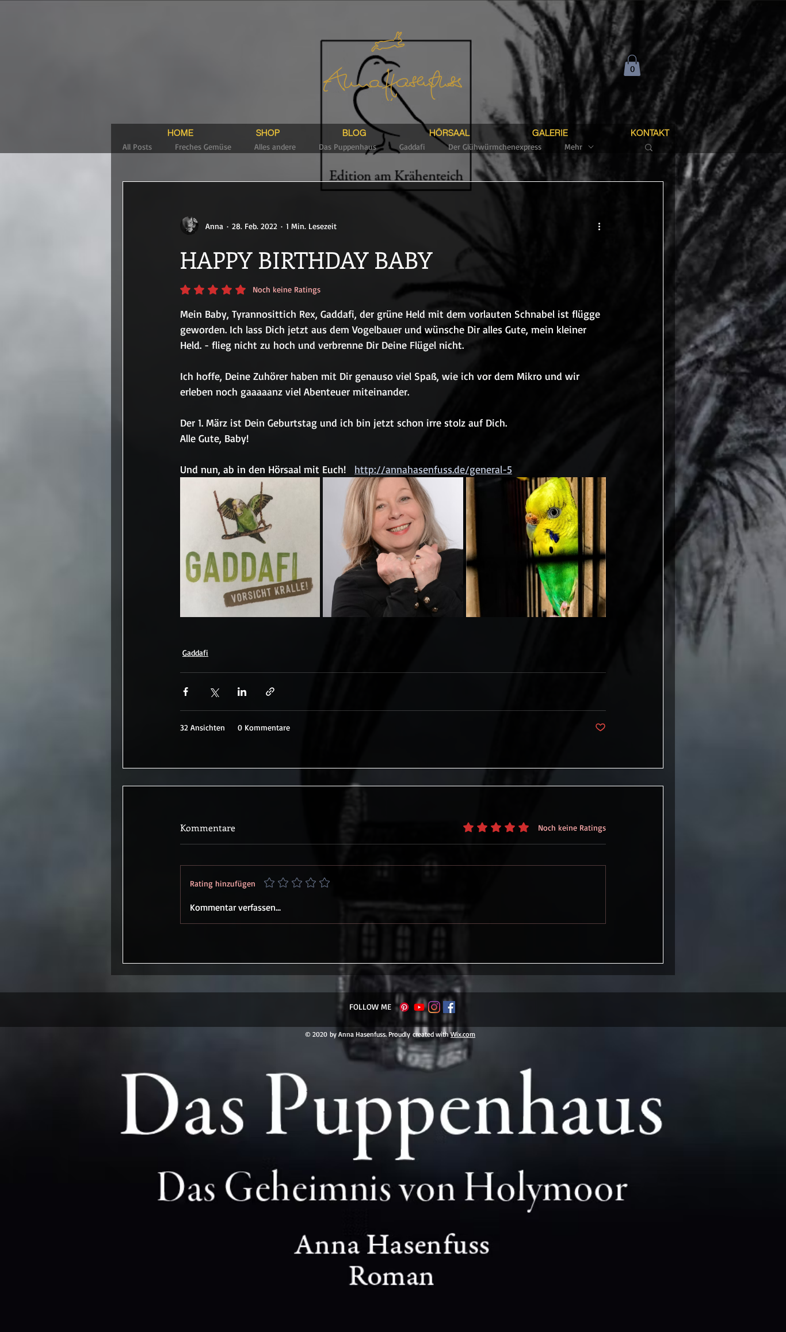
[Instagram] (434, 1007)
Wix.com (463, 1034)
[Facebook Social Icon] (449, 1007)
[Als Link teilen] (270, 691)
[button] (632, 65)
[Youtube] (419, 1007)
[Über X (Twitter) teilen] (213, 691)
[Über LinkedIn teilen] (241, 691)
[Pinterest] (404, 1007)
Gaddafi (195, 652)
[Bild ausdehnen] (250, 547)
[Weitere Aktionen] (599, 226)
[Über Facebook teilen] (185, 691)
